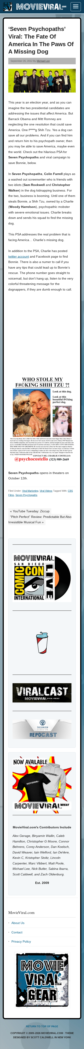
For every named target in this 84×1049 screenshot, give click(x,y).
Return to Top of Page (42, 1026)
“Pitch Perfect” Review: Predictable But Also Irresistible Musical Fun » (39, 519)
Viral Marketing (30, 490)
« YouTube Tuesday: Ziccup (30, 511)
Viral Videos (46, 490)
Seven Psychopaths (26, 495)
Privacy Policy (21, 941)
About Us (17, 923)
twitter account (18, 256)
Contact (16, 932)
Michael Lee (43, 61)
